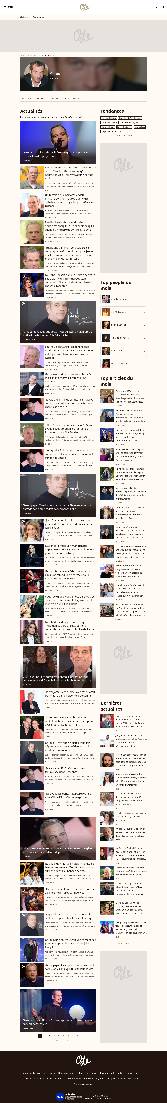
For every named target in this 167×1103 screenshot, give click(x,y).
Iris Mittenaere (118, 311)
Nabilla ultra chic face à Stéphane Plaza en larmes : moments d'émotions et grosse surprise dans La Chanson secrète (70, 867)
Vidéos (66, 99)
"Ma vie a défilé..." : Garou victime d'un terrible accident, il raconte (68, 770)
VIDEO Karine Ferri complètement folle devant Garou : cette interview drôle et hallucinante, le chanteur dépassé (57, 678)
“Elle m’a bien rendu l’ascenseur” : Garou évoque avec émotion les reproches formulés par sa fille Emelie (69, 428)
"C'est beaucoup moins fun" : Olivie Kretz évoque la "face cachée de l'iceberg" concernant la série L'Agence (129, 889)
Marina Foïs (140, 127)
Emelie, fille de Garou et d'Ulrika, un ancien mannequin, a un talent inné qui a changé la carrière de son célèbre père (69, 225)
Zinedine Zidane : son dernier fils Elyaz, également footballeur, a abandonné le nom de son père (129, 513)
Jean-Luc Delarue (108, 118)
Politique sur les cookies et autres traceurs (121, 1073)
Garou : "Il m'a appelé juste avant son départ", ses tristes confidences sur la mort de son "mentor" (67, 746)
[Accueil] (84, 7)
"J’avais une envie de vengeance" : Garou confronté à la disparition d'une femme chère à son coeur (69, 403)
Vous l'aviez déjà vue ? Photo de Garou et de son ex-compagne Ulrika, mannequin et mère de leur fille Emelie (69, 600)
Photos (55, 99)
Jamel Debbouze (124, 127)
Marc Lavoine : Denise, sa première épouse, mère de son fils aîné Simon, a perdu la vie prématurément (130, 493)
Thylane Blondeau (120, 337)
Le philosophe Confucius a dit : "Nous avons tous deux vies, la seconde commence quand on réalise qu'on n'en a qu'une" (130, 590)
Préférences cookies (83, 1084)
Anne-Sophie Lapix (109, 122)
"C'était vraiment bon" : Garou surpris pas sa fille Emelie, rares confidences (70, 890)
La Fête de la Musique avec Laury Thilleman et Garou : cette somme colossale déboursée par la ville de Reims (69, 625)
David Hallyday (107, 127)
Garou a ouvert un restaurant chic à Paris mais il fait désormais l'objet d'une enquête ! (69, 377)
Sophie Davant (118, 324)
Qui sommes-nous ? (68, 1073)
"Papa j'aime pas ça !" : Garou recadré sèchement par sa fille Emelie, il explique (69, 916)
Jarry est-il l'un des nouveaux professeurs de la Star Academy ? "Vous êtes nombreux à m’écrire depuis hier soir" (131, 741)
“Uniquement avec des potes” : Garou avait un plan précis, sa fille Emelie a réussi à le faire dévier (58, 333)
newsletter (162, 7)
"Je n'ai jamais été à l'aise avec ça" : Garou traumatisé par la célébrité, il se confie (70, 693)
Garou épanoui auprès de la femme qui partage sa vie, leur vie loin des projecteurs (55, 154)
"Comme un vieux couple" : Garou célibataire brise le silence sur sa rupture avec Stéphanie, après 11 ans (69, 721)
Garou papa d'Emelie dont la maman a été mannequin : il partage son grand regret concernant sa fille (57, 507)
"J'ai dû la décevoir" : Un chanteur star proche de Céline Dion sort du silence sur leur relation (69, 524)
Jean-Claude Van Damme (130, 118)
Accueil (22, 55)
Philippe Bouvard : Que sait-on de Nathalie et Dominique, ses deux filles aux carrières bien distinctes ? (130, 834)
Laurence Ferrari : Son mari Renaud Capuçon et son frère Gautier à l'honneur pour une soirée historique (69, 549)
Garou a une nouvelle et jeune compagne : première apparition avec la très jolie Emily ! (70, 943)
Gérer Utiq (133, 1078)
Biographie (27, 99)
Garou (36, 55)
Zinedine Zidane (119, 299)
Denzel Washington (129, 122)
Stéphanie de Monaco (111, 131)
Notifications (119, 1078)
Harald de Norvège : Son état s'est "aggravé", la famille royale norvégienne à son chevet (131, 871)
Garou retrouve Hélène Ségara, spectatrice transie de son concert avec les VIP (57, 1022)
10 (56, 1040)
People (29, 55)
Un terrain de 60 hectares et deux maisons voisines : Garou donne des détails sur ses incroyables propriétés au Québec (69, 200)
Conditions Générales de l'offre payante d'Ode (87, 1078)
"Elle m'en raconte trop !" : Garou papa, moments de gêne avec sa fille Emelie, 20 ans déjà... (57, 850)
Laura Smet (117, 350)
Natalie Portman (119, 363)
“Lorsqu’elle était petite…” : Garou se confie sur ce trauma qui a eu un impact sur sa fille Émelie (69, 454)
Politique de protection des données (44, 1078)
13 (67, 1040)
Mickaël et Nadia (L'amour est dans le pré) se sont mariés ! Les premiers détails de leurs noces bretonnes (129, 799)
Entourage (78, 99)
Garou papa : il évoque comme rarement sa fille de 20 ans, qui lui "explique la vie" (69, 967)
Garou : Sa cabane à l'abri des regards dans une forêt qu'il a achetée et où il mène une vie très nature (67, 574)
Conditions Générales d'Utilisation (39, 1073)
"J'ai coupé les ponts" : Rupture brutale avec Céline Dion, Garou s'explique (68, 795)
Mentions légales (89, 1073)
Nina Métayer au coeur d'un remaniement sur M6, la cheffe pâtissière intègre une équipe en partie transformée (130, 779)
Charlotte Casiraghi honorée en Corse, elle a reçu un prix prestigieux (131, 816)
